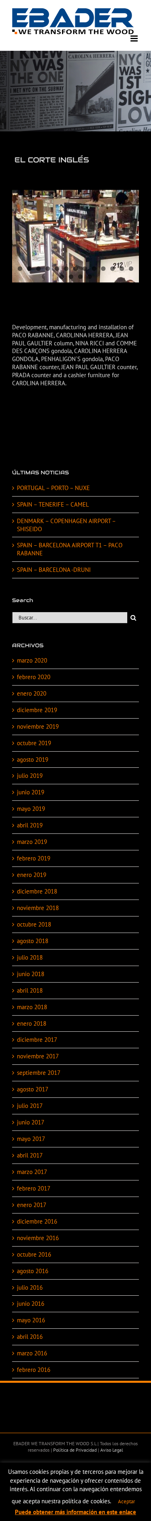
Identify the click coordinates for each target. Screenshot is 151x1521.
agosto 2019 (32, 759)
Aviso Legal (111, 1450)
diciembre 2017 (37, 1039)
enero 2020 (31, 693)
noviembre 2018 (38, 908)
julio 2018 (30, 957)
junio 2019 (30, 792)
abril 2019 (30, 825)
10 (103, 268)
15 (71, 276)
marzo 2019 (32, 842)
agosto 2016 (32, 1271)
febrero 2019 (33, 858)
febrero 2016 (33, 1369)
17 (89, 276)
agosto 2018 (32, 941)
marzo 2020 (32, 660)
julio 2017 (30, 1106)
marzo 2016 (32, 1353)
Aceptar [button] (126, 1501)
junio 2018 (30, 974)
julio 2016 (30, 1287)
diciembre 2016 (37, 1221)
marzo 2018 (32, 1007)
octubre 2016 (34, 1254)
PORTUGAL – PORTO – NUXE (53, 488)
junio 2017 (30, 1122)
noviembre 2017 (38, 1056)
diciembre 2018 (37, 891)
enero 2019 (31, 875)
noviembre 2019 (38, 726)
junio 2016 (30, 1303)
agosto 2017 (32, 1089)
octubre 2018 (34, 924)
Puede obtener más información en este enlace (75, 1512)
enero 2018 (31, 1023)
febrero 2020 (33, 677)
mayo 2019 (31, 808)
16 (80, 276)
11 (112, 268)
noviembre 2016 (38, 1238)
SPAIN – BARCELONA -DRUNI (54, 569)
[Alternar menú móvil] (134, 38)
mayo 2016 (31, 1320)
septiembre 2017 (38, 1072)
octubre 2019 (34, 743)
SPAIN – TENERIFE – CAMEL (53, 504)
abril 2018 (30, 990)
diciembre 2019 (37, 710)
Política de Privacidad (74, 1450)
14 (62, 276)
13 (131, 268)
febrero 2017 (33, 1188)
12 (122, 268)
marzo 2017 (32, 1172)
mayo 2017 (31, 1139)
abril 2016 (30, 1336)
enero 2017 (31, 1205)
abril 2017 (30, 1155)
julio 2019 (30, 775)
